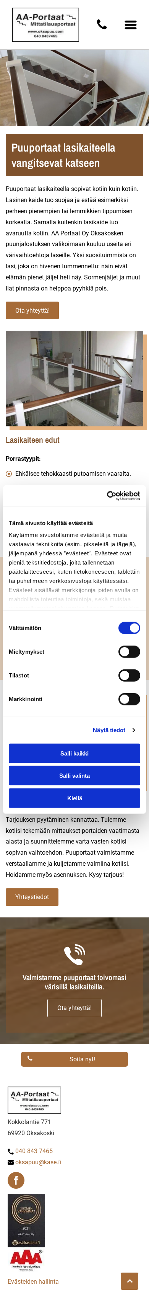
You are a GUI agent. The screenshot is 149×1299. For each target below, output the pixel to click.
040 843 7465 (34, 1151)
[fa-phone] (102, 29)
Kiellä (74, 798)
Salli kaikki (74, 753)
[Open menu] (130, 24)
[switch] (129, 651)
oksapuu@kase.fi (38, 1162)
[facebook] (16, 1181)
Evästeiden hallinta (33, 1281)
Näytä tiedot (109, 730)
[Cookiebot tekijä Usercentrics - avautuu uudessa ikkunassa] (107, 496)
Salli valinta (74, 775)
